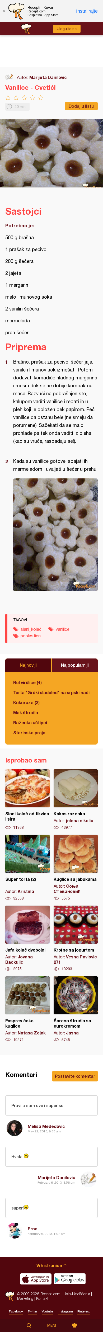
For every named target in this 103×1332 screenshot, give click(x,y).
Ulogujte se (67, 29)
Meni (51, 1325)
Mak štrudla (25, 712)
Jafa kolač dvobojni (27, 939)
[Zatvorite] (4, 11)
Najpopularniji (75, 664)
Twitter (32, 1311)
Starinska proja (29, 732)
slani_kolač (31, 629)
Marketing (25, 1298)
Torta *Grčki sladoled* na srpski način (51, 692)
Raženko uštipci (30, 722)
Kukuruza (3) (26, 702)
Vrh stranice (49, 1265)
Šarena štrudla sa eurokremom (76, 1009)
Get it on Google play (70, 1278)
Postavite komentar (75, 1076)
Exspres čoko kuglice (27, 1009)
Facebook (16, 1311)
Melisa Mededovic (46, 1126)
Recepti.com (10, 1296)
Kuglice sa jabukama (76, 868)
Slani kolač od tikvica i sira (27, 799)
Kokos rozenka (76, 799)
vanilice (62, 629)
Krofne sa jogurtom (76, 939)
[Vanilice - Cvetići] (55, 534)
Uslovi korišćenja (76, 1294)
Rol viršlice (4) (27, 682)
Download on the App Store (36, 1278)
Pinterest (83, 1311)
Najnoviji (28, 664)
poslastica (31, 635)
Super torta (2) (27, 868)
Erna (33, 1228)
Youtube (47, 1311)
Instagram (65, 1311)
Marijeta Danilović (48, 77)
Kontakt (42, 1298)
